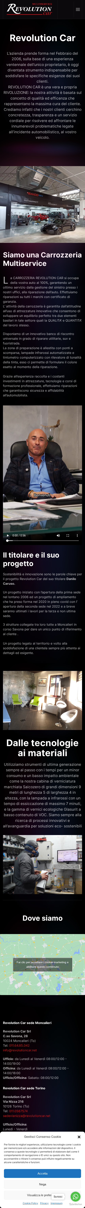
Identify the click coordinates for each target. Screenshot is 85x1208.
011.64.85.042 (19, 1045)
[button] (79, 1137)
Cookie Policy (30, 1203)
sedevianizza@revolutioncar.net (26, 1116)
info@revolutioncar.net (20, 1050)
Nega (42, 1184)
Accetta (42, 1173)
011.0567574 (18, 1111)
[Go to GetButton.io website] (75, 1204)
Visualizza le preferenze (42, 1195)
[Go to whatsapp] (75, 1197)
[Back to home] (30, 9)
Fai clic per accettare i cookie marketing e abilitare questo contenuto (43, 964)
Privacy (44, 1203)
